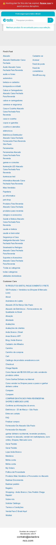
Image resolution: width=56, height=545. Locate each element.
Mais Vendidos (9, 188)
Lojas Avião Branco (13, 452)
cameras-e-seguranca (12, 104)
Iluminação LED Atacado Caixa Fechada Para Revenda (13, 169)
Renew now (45, 3)
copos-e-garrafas (10, 123)
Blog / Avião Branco (14, 340)
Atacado (6, 56)
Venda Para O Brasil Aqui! (16, 511)
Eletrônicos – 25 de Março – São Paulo (22, 409)
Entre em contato (13, 413)
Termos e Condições (14, 507)
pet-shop (7, 200)
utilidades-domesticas (12, 276)
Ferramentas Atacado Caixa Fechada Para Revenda (12, 155)
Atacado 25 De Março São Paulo (19, 305)
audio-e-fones (9, 74)
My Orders (10, 468)
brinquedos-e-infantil (12, 86)
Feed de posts (39, 64)
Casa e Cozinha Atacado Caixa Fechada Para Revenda (13, 111)
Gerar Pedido (11, 444)
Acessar (36, 60)
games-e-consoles (11, 162)
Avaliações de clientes (15, 328)
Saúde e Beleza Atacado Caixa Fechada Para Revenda (13, 222)
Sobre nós (10, 499)
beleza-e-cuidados (11, 82)
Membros (10, 456)
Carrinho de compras (14, 352)
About (8, 297)
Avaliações (10, 324)
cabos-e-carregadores (13, 100)
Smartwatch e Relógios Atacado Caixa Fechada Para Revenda (13, 250)
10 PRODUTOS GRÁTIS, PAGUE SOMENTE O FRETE (27, 286)
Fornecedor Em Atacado (16, 430)
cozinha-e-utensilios (11, 127)
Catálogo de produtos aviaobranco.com (22, 360)
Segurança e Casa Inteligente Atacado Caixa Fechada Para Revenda (14, 240)
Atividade (10, 320)
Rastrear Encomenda (14, 480)
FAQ (7, 417)
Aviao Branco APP (13, 336)
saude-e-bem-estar (11, 233)
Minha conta (11, 460)
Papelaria (7, 192)
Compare (9, 390)
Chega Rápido (12, 368)
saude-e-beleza (10, 229)
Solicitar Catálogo (13, 503)
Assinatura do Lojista (14, 301)
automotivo (7, 78)
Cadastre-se (38, 56)
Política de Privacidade (15, 472)
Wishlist (9, 515)
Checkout (10, 364)
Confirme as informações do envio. (20, 405)
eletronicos (7, 131)
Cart (7, 356)
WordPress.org (39, 75)
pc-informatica (9, 196)
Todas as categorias (11, 268)
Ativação (9, 316)
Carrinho (9, 348)
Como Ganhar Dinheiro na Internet (20, 379)
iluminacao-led (9, 176)
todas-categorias (10, 272)
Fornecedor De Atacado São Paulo (20, 426)
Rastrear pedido (12, 484)
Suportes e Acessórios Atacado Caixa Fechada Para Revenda (13, 261)
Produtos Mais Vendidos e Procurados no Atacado (27, 476)
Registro (9, 488)
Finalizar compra (12, 422)
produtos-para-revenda (13, 211)
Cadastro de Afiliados (15, 344)
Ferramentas (8, 148)
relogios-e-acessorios (12, 215)
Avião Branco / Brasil (14, 332)
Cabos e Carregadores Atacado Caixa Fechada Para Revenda (13, 93)
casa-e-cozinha (9, 119)
